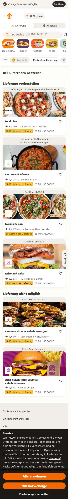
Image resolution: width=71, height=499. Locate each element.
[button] (7, 16)
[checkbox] (8, 46)
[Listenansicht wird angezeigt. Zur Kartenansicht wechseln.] (65, 34)
